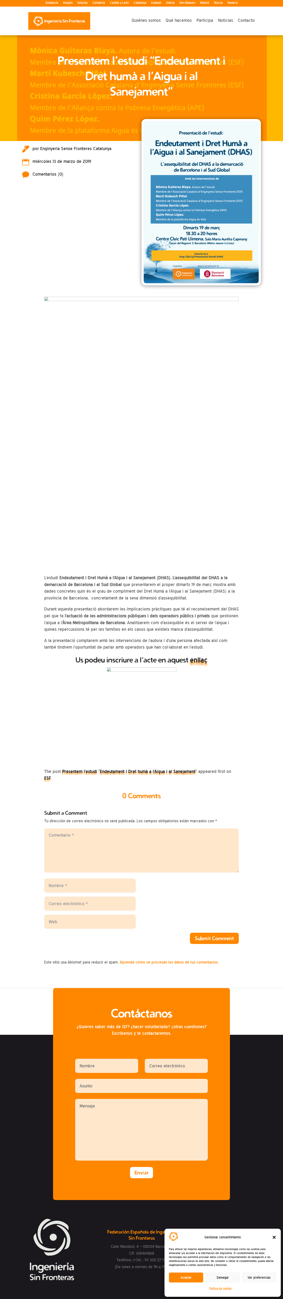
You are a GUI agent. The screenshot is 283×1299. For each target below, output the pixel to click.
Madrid (204, 2)
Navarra (233, 2)
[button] (274, 1237)
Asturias (82, 2)
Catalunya (140, 2)
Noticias (225, 20)
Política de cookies (220, 1288)
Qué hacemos (179, 20)
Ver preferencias (259, 1278)
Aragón (68, 2)
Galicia (170, 2)
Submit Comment (214, 938)
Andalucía (52, 2)
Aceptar (186, 1278)
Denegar (223, 1278)
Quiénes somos (146, 20)
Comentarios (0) (48, 174)
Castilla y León (119, 2)
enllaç (198, 660)
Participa (205, 20)
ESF (47, 778)
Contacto (246, 20)
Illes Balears (187, 2)
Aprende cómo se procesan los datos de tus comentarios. (169, 962)
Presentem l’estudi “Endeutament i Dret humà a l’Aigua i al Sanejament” (129, 771)
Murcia (218, 2)
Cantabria (98, 2)
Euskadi (156, 2)
